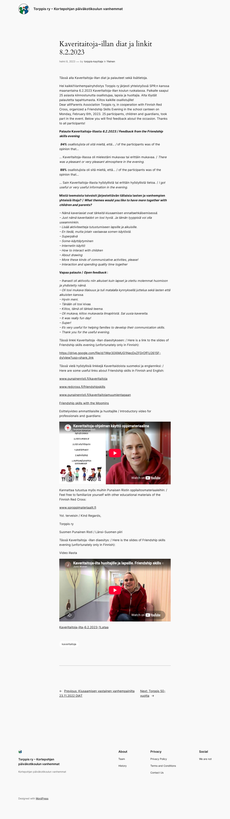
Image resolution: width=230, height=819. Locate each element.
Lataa (104, 627)
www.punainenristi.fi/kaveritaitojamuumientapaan (95, 395)
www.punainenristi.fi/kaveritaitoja (83, 378)
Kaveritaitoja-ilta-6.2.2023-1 (79, 627)
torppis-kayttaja (93, 61)
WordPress (42, 798)
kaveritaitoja (69, 644)
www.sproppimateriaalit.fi (77, 507)
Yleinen (111, 61)
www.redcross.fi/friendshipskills (82, 387)
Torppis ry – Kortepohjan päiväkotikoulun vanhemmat (78, 9)
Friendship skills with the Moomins (84, 403)
